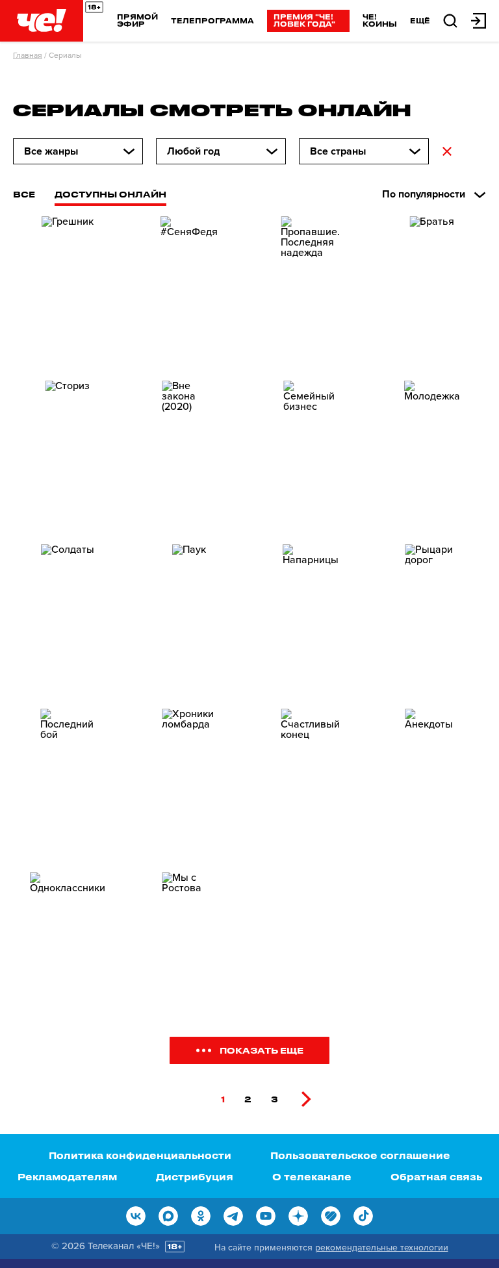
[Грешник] (67, 293)
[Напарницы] (310, 621)
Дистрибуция (194, 1176)
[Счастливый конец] (310, 786)
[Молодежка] (431, 458)
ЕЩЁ (420, 21)
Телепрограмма (212, 20)
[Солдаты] (67, 621)
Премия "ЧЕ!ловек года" (304, 20)
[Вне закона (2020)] (188, 458)
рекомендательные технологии (381, 1247)
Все (24, 194)
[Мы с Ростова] (188, 949)
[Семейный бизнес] (310, 458)
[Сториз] (67, 458)
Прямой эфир (137, 20)
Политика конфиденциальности (140, 1155)
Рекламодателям (67, 1176)
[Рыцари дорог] (431, 621)
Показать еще (261, 1050)
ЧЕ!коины (380, 20)
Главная (27, 55)
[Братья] (431, 293)
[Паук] (188, 621)
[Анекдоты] (431, 786)
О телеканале (312, 1176)
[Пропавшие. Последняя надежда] (310, 293)
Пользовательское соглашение (360, 1155)
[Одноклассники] (67, 949)
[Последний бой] (67, 786)
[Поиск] (450, 20)
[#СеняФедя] (188, 293)
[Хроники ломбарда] (188, 786)
